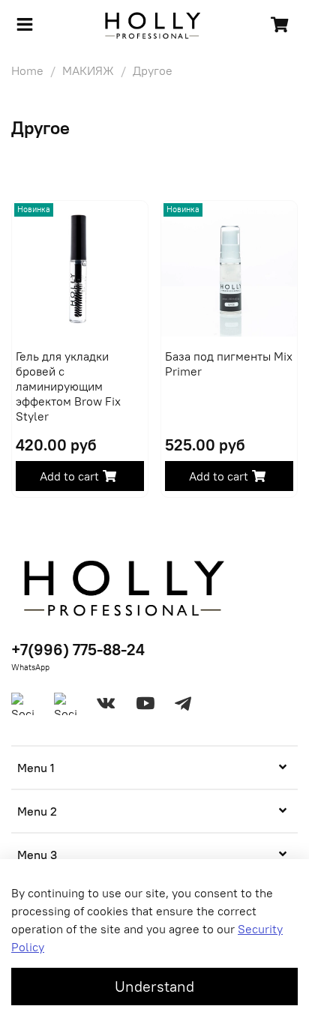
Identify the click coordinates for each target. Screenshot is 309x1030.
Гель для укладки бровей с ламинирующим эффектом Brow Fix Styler (68, 386)
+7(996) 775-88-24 (78, 649)
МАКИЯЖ (88, 70)
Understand (154, 986)
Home (27, 70)
